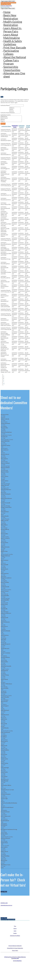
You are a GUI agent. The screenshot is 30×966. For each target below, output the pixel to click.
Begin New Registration (10, 17)
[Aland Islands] (11, 118)
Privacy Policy (15, 950)
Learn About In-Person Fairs (12, 29)
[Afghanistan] (11, 116)
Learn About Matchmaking (11, 36)
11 (3, 383)
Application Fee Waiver (15, 935)
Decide (15, 933)
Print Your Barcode (14, 47)
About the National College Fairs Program (14, 60)
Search (3, 123)
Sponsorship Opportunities (11, 68)
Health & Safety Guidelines (12, 42)
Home (6, 12)
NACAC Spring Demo (5, 7)
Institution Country (6, 115)
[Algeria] (11, 121)
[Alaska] (14, 109)
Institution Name (5, 105)
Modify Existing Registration (12, 23)
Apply (15, 930)
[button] (8, 3)
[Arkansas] (14, 112)
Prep (15, 926)
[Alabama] (14, 108)
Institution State (5, 112)
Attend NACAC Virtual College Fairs (15, 948)
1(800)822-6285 (4, 903)
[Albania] (11, 119)
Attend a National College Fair (15, 945)
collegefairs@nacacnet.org (6, 905)
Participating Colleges (11, 52)
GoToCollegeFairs (17, 960)
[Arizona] (14, 111)
